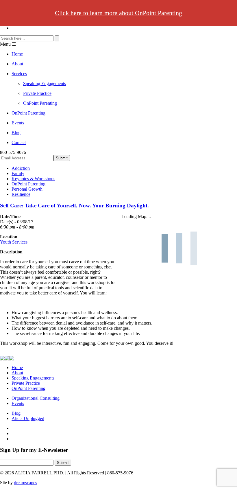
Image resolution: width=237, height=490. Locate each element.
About (17, 63)
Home (17, 53)
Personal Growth (27, 189)
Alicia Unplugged (28, 418)
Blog (16, 132)
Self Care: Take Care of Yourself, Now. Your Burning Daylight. (74, 205)
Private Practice (37, 93)
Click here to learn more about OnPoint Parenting (118, 12)
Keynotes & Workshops (33, 178)
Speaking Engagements (44, 83)
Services (19, 73)
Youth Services (13, 242)
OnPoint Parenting (40, 103)
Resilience (21, 194)
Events (18, 122)
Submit (63, 462)
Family (18, 173)
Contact (19, 142)
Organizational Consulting (36, 398)
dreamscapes (25, 482)
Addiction (21, 168)
